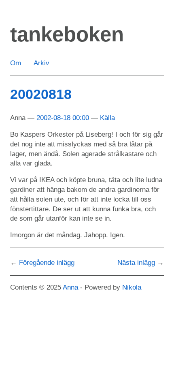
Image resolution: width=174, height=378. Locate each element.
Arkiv (41, 63)
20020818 (41, 94)
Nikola (131, 287)
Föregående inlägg (46, 262)
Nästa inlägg (136, 262)
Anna (70, 287)
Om (15, 63)
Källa (107, 118)
